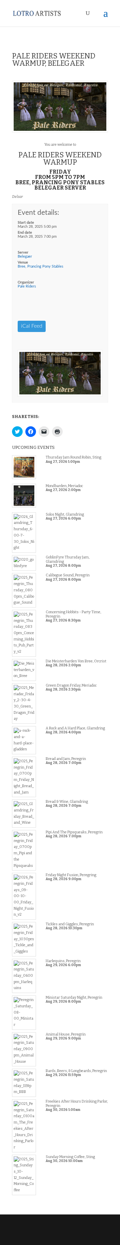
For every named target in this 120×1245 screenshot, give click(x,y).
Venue (23, 262)
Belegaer (25, 256)
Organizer (26, 282)
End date (25, 232)
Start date (26, 222)
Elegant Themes (59, 1230)
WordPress (60, 1236)
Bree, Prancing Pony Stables (40, 266)
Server (23, 252)
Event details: (38, 212)
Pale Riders (27, 286)
